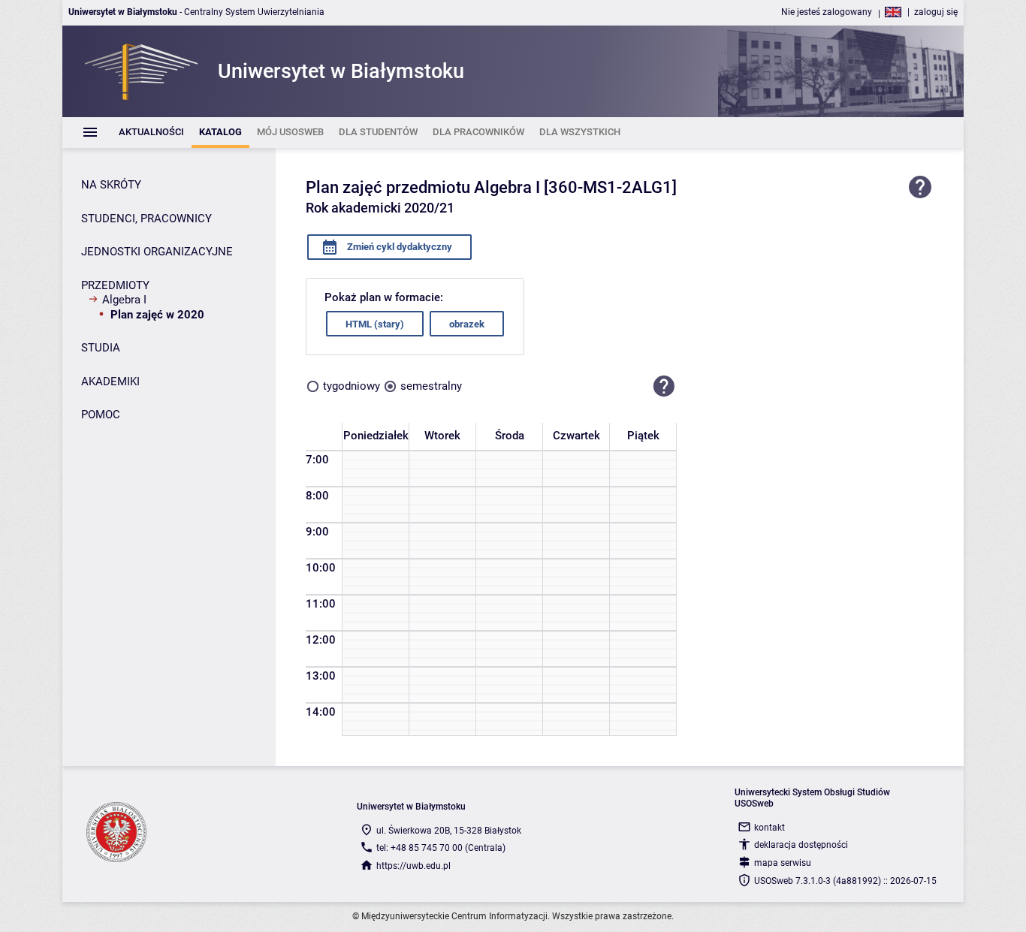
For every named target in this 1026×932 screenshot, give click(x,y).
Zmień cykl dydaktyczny (398, 246)
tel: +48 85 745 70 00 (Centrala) (440, 848)
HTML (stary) (375, 324)
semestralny (431, 386)
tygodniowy (351, 386)
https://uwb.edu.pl (413, 866)
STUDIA (100, 347)
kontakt (769, 827)
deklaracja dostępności (801, 845)
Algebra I (124, 299)
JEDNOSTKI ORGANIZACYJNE (157, 251)
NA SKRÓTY (111, 185)
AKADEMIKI (110, 381)
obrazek (466, 324)
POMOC (100, 414)
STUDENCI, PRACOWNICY (146, 218)
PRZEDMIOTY (115, 285)
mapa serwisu (782, 863)
